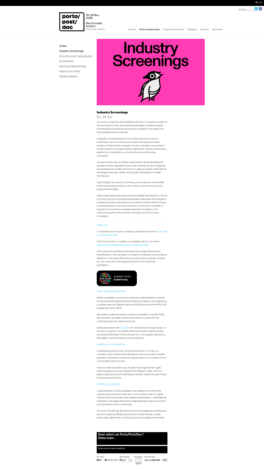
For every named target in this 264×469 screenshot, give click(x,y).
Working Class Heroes (72, 66)
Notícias (204, 29)
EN (261, 3)
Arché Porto (66, 61)
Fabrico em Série (69, 71)
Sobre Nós (217, 29)
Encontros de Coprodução (75, 56)
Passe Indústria (68, 76)
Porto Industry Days (149, 29)
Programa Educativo (173, 29)
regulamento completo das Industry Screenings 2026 (123, 245)
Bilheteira (192, 29)
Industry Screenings (71, 51)
